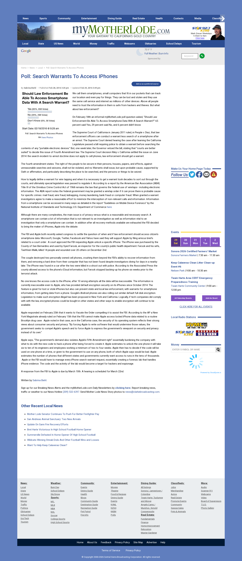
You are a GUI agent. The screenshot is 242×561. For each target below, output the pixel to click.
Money (93, 43)
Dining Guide (115, 18)
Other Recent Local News (42, 406)
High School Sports (60, 522)
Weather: (56, 483)
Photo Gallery (207, 508)
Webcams (129, 43)
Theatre (114, 491)
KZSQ (113, 508)
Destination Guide (89, 504)
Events (84, 487)
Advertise (152, 542)
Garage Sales (177, 508)
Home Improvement (150, 526)
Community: (87, 483)
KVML (113, 504)
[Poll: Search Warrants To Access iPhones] (45, 129)
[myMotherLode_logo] (121, 31)
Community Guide (89, 501)
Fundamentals (148, 519)
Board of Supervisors (211, 501)
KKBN (113, 511)
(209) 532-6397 (71, 391)
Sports (43, 18)
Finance (144, 522)
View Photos (47, 137)
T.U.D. (203, 504)
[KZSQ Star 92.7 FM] (183, 332)
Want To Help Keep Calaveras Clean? (47, 445)
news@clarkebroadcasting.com (142, 391)
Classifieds (218, 18)
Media (197, 18)
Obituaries (150, 43)
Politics (24, 508)
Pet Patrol (86, 511)
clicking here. (123, 387)
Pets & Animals (178, 511)
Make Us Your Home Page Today (191, 168)
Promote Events (178, 501)
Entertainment (89, 18)
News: (24, 483)
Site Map (138, 542)
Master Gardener (149, 533)
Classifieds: (177, 483)
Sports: (55, 497)
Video (204, 497)
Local (25, 43)
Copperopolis (147, 511)
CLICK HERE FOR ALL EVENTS (196, 306)
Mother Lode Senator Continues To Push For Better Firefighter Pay (63, 414)
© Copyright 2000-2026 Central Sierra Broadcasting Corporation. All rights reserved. (121, 557)
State (41, 43)
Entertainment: (119, 483)
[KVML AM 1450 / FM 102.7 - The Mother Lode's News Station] (196, 325)
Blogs (83, 497)
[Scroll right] (222, 18)
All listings (146, 487)
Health (159, 18)
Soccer (54, 515)
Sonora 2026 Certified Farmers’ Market (194, 251)
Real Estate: (148, 514)
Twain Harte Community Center (188, 285)
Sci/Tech (25, 518)
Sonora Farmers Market (184, 255)
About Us (92, 542)
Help (163, 542)
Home (80, 542)
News (26, 18)
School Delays (174, 43)
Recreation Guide (89, 508)
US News (58, 43)
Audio (204, 487)
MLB (53, 505)
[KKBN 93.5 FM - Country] (207, 332)
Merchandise (177, 491)
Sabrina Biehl (39, 380)
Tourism (196, 43)
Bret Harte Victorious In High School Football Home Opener (59, 429)
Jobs (173, 487)
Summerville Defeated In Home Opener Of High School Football (61, 434)
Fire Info (84, 515)
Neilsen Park (177, 270)
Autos (174, 494)
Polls (113, 515)
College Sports (58, 519)
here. (109, 207)
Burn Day (55, 487)
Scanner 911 (207, 491)
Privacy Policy (122, 542)
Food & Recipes (118, 494)
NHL (53, 512)
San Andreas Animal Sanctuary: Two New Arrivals (54, 419)
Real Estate (139, 18)
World (76, 43)
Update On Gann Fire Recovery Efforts (47, 424)
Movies (114, 487)
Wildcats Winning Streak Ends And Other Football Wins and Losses (63, 439)
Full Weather (151, 53)
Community (64, 18)
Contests (179, 18)
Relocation (146, 529)
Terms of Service (111, 550)
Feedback (106, 542)
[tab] (176, 241)
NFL (52, 501)
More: (204, 483)
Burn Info (163, 53)
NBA (53, 508)
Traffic (110, 43)
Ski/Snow (55, 494)
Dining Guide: (148, 483)
